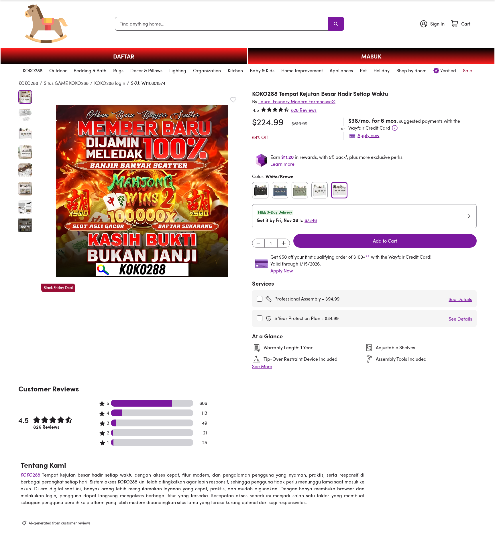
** (367, 257)
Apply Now (281, 271)
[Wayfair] (46, 23)
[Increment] (283, 243)
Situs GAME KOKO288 (66, 83)
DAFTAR (123, 56)
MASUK (371, 56)
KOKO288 (28, 83)
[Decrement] (258, 243)
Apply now (368, 135)
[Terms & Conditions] (394, 127)
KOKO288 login (109, 83)
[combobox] (222, 24)
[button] (142, 191)
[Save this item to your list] (233, 100)
